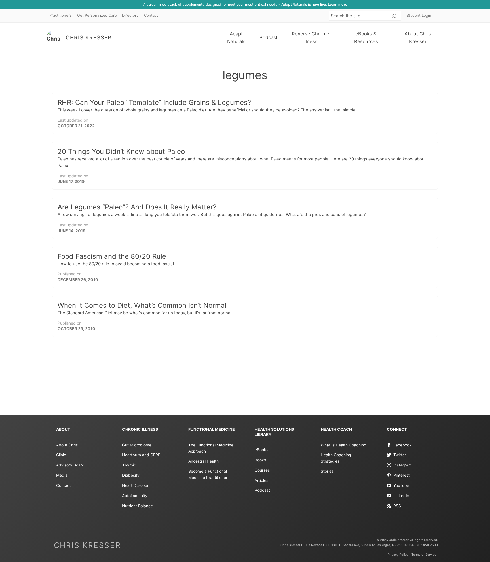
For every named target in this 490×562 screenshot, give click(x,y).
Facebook (402, 445)
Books (260, 460)
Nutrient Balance (137, 506)
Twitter (399, 455)
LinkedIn (401, 495)
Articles (261, 480)
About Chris (67, 445)
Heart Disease (135, 485)
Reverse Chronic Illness (310, 37)
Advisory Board (70, 465)
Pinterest (401, 475)
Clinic (61, 455)
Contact (151, 15)
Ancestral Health (203, 461)
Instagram (402, 465)
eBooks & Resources (366, 37)
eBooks (261, 450)
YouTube (401, 485)
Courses (262, 470)
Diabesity (131, 475)
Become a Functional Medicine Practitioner (207, 474)
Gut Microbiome (136, 445)
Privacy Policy (398, 555)
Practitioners (60, 15)
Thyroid (129, 465)
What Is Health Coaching (343, 445)
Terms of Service (423, 555)
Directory (130, 15)
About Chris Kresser (418, 37)
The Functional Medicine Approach (210, 448)
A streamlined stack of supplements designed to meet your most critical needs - (245, 4)
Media (61, 475)
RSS (397, 506)
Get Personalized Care (97, 15)
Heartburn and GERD (141, 455)
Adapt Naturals (236, 37)
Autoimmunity (134, 495)
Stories (327, 471)
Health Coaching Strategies (336, 458)
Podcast (268, 37)
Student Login (419, 15)
